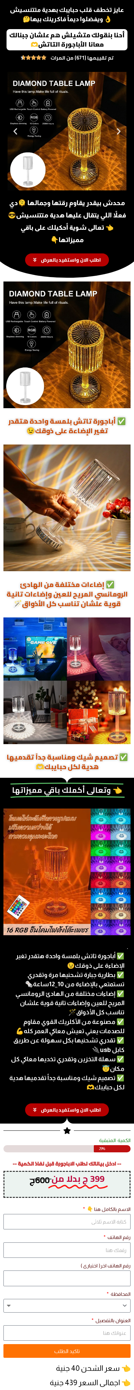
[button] (15, 131)
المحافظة (120, 1294)
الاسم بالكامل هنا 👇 (108, 1209)
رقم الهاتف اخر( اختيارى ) (106, 1265)
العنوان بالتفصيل (112, 1320)
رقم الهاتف (119, 1237)
